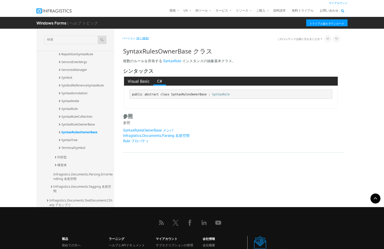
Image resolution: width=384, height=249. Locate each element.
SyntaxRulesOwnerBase (79, 132)
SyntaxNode (70, 101)
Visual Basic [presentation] (138, 81)
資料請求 (279, 10)
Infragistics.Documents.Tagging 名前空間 (82, 188)
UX (186, 10)
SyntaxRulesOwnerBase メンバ (148, 130)
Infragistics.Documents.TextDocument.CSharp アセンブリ (80, 202)
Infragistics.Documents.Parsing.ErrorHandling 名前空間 (83, 176)
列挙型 (62, 157)
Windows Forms (51, 23)
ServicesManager (74, 70)
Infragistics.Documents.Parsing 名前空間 (156, 136)
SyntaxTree (69, 140)
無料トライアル (303, 10)
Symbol (66, 77)
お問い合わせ (329, 10)
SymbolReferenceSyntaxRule (82, 85)
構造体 (62, 165)
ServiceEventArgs (74, 62)
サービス (222, 10)
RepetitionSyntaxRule (77, 54)
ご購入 (260, 10)
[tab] (138, 81)
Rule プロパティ (136, 141)
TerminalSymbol (73, 148)
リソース (242, 10)
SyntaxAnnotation (74, 93)
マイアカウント (338, 3)
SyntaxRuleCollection (76, 116)
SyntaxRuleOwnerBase (78, 124)
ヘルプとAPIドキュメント (127, 245)
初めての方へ (71, 245)
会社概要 (209, 245)
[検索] (102, 40)
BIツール (202, 10)
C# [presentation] (159, 81)
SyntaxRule (69, 109)
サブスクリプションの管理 (174, 245)
